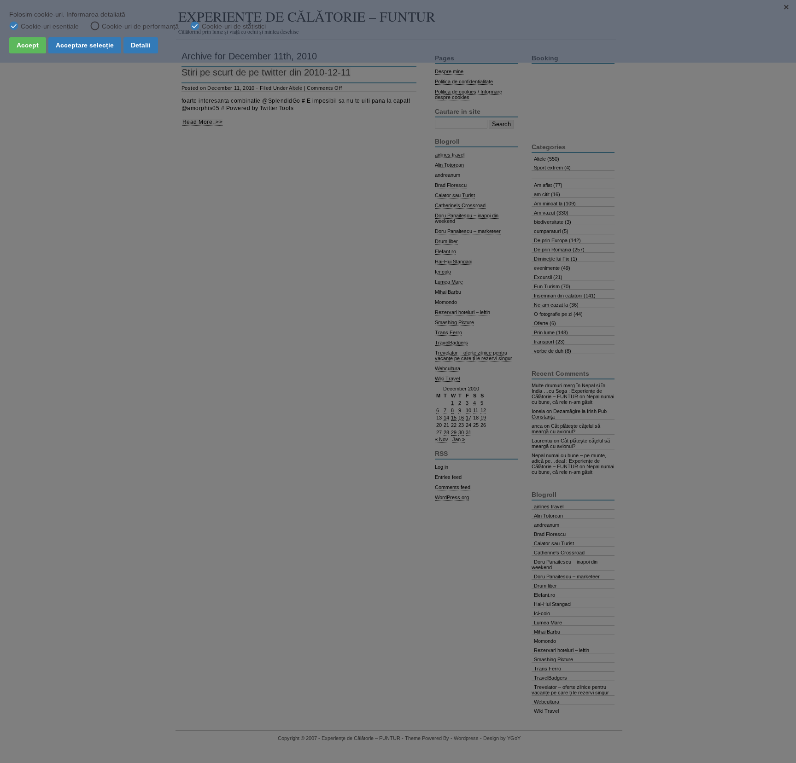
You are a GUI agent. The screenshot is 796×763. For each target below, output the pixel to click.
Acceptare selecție (85, 45)
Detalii (141, 45)
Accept (28, 45)
